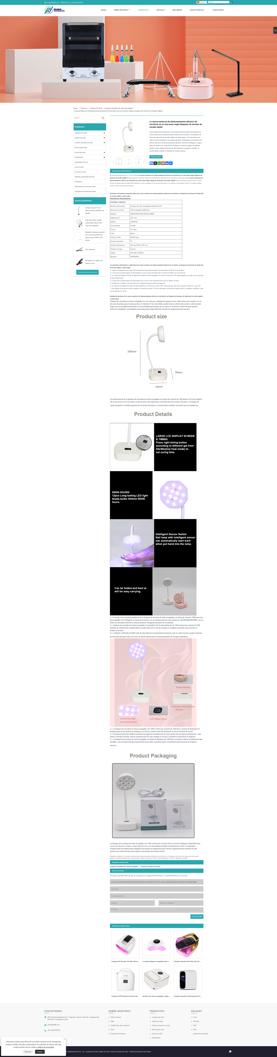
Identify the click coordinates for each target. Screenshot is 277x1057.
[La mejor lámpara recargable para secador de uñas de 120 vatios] (156, 944)
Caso (112, 1029)
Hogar (103, 10)
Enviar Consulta (197, 10)
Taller (112, 1021)
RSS (194, 1025)
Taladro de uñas (80, 138)
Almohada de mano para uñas (85, 186)
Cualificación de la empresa (120, 1025)
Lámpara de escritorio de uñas (85, 191)
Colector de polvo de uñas (84, 142)
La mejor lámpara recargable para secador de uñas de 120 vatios (157, 961)
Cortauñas (78, 181)
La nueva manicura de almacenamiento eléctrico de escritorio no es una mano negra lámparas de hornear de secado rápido (118, 111)
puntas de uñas (80, 152)
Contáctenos (218, 10)
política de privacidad (46, 1047)
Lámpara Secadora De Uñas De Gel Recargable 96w (188, 961)
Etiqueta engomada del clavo (85, 177)
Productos (143, 10)
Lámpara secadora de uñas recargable (119, 108)
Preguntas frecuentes (118, 1033)
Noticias (160, 10)
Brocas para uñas (81, 147)
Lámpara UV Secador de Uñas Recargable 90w (126, 961)
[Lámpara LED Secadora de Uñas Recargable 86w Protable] (125, 979)
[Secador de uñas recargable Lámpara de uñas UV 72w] (156, 979)
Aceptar (40, 1052)
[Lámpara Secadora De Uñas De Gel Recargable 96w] (187, 944)
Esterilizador (79, 157)
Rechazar (28, 1052)
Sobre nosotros (121, 10)
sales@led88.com (53, 2)
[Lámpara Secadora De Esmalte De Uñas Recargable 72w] (187, 979)
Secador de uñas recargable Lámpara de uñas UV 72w (157, 996)
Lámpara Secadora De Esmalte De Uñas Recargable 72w (188, 996)
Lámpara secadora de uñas (150, 866)
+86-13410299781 (77, 2)
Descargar (177, 10)
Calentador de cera (81, 162)
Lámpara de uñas (96, 108)
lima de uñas (79, 167)
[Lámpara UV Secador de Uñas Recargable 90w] (125, 944)
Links (195, 1017)
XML (194, 1029)
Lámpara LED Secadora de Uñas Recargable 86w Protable (126, 996)
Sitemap (196, 1021)
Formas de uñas (80, 172)
